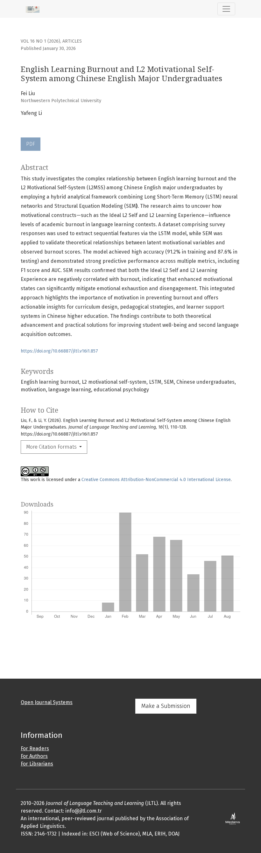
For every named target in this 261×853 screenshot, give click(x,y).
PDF (30, 144)
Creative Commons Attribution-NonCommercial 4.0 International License (156, 479)
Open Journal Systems (47, 702)
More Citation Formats (52, 447)
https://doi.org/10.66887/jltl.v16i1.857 (59, 351)
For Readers (35, 748)
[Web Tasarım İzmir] (232, 818)
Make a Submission (165, 706)
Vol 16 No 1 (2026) (40, 41)
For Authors (34, 756)
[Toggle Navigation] (226, 9)
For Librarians (37, 764)
